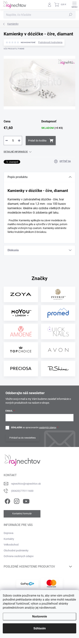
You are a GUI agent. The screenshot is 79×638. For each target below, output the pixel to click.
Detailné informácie (16, 151)
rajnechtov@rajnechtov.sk (26, 483)
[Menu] (74, 4)
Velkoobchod (11, 544)
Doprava (8, 533)
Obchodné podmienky (16, 550)
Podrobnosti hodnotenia (50, 42)
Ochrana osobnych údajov (19, 556)
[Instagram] (16, 500)
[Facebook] (7, 500)
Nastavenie (39, 616)
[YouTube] (26, 500)
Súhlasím (39, 628)
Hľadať (70, 14)
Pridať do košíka (37, 140)
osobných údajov (47, 427)
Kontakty (9, 538)
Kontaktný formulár (22, 513)
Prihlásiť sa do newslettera (22, 438)
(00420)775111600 (22, 490)
